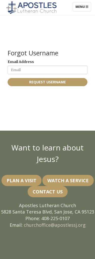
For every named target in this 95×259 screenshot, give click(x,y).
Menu (83, 6)
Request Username (47, 82)
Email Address (21, 61)
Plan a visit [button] (21, 180)
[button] (68, 180)
